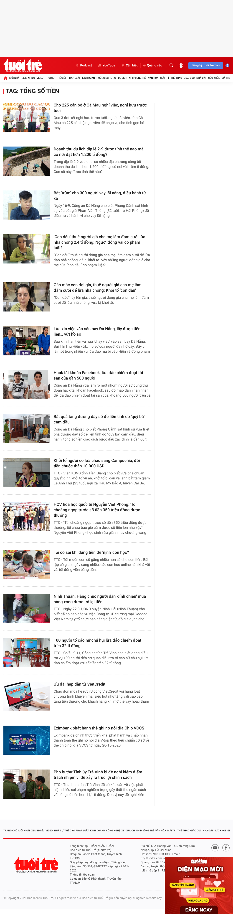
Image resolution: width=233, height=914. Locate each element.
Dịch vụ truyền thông (154, 866)
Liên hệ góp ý (150, 870)
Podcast (86, 65)
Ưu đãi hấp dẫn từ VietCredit (80, 684)
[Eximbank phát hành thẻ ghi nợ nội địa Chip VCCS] (26, 740)
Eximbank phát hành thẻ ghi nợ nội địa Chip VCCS (99, 728)
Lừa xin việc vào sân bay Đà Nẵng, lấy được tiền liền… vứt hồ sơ (97, 332)
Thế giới (61, 77)
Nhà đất (201, 77)
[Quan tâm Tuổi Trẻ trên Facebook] (226, 847)
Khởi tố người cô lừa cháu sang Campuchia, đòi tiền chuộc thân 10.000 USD (97, 463)
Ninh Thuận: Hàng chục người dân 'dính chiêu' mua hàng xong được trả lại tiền (100, 599)
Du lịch (122, 77)
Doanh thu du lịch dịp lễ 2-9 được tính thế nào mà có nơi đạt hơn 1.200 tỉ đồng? (99, 152)
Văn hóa (153, 77)
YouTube (109, 65)
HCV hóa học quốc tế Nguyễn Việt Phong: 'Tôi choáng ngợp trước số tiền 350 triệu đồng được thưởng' (97, 510)
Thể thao (176, 77)
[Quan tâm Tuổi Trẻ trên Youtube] (215, 847)
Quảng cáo (154, 65)
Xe (115, 77)
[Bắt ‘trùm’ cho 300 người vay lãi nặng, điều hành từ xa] (26, 205)
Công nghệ (105, 77)
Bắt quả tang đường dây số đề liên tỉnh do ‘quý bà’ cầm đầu (99, 419)
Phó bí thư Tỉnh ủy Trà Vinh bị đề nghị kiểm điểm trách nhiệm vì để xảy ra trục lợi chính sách (98, 775)
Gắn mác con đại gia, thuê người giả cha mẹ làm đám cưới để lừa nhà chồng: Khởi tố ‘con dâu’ (98, 288)
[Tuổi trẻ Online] (36, 865)
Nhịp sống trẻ (137, 77)
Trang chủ (10, 830)
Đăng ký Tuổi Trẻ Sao (206, 65)
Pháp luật (74, 77)
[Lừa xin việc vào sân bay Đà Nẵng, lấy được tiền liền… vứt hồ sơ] (26, 340)
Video (40, 77)
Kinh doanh (89, 77)
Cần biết (132, 65)
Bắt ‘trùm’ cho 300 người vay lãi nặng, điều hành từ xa (100, 196)
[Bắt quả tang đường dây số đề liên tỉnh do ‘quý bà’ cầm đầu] (26, 428)
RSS (164, 870)
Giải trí (164, 77)
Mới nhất (15, 77)
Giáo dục (189, 77)
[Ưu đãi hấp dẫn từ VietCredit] (26, 696)
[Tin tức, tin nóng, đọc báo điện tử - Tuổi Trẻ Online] (22, 65)
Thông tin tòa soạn (82, 874)
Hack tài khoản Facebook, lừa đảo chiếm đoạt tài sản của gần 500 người (98, 375)
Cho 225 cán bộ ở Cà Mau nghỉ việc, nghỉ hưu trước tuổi (100, 108)
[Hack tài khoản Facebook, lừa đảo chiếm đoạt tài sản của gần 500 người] (26, 384)
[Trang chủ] (5, 78)
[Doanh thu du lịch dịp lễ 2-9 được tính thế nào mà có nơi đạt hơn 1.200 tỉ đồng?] (26, 161)
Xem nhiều (28, 77)
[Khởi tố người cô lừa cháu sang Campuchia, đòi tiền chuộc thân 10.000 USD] (26, 472)
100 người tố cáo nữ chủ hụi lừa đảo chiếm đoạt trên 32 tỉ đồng (97, 643)
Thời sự (49, 77)
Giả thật (226, 77)
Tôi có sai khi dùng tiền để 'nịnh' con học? (91, 552)
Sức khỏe (214, 77)
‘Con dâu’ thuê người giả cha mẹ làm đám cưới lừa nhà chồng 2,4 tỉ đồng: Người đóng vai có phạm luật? (99, 242)
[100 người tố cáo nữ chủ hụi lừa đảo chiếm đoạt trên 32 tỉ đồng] (26, 652)
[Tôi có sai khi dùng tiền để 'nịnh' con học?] (26, 564)
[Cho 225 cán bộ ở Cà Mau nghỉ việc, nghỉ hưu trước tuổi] (26, 117)
